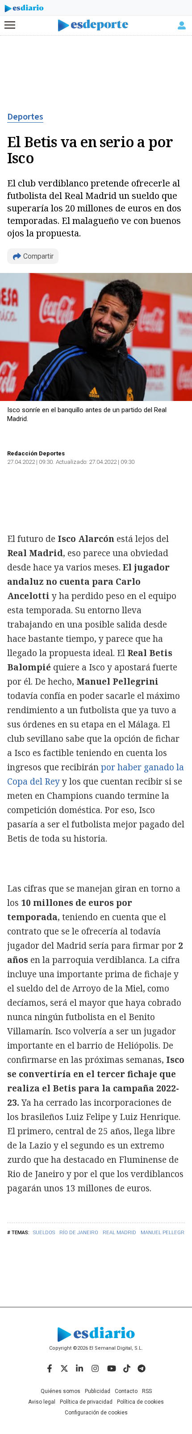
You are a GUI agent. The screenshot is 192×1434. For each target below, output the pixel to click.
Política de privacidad (86, 1402)
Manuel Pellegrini (166, 1233)
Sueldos (44, 1233)
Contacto (126, 1391)
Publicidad (97, 1391)
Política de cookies (140, 1402)
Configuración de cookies (96, 1412)
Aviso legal (41, 1402)
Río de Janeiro (78, 1233)
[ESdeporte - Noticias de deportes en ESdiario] (96, 25)
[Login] (181, 25)
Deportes (25, 117)
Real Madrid (119, 1233)
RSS (147, 1391)
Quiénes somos (60, 1391)
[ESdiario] (24, 10)
